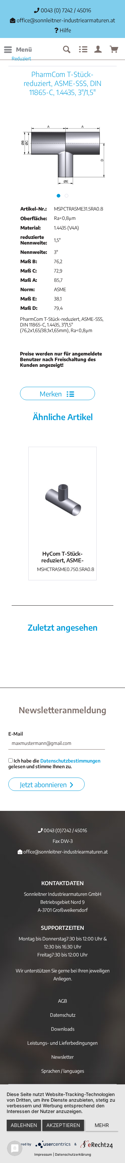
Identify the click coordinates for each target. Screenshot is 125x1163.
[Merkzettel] (82, 49)
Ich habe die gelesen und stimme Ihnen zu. (54, 763)
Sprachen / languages (62, 1071)
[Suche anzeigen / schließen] (66, 49)
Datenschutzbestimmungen (70, 761)
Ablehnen (24, 1125)
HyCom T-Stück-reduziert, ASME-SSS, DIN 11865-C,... (62, 557)
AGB (62, 1001)
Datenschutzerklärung (73, 1154)
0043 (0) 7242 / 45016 (65, 10)
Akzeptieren (63, 1125)
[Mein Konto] (98, 49)
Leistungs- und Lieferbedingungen (62, 1043)
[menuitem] (17, 49)
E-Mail (15, 734)
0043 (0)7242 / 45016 (65, 830)
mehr (102, 1125)
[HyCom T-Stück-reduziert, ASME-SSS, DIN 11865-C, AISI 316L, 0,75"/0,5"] (62, 497)
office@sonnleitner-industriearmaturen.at (66, 20)
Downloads (62, 1029)
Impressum (43, 1154)
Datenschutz (62, 1015)
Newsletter (62, 1057)
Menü (24, 49)
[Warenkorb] (114, 49)
